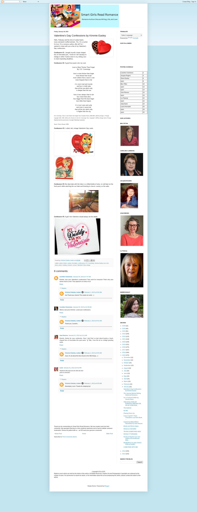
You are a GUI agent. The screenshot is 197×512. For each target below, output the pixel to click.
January (126, 387)
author (61, 263)
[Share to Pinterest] (94, 260)
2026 (124, 326)
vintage (88, 265)
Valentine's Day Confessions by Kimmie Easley (132, 390)
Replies (64, 288)
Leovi (61, 368)
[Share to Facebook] (92, 260)
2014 (124, 451)
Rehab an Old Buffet (130, 429)
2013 (124, 454)
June (125, 373)
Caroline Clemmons (66, 277)
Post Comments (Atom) (69, 437)
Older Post (109, 433)
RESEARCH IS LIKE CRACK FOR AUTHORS (132, 443)
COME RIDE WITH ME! (131, 447)
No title (126, 410)
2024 (124, 331)
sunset (75, 265)
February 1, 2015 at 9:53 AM (93, 383)
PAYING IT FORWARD (130, 434)
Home (84, 433)
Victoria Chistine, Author (73, 292)
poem (60, 265)
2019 (124, 344)
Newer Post (58, 433)
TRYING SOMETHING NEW (132, 431)
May (125, 376)
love (105, 263)
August (126, 368)
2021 (124, 339)
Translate (135, 38)
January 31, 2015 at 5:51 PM (72, 368)
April (125, 379)
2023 (124, 334)
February (127, 384)
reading (64, 265)
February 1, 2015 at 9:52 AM (93, 353)
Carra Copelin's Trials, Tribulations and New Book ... (133, 417)
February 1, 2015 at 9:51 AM (93, 321)
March (126, 381)
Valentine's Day (81, 265)
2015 (124, 355)
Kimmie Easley (99, 263)
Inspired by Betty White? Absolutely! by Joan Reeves (133, 422)
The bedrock (127, 408)
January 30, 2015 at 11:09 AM (82, 307)
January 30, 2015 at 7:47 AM (82, 277)
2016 (124, 352)
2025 (124, 328)
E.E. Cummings (90, 263)
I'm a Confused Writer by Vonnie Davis (131, 398)
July (125, 371)
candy (69, 263)
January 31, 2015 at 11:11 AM (78, 335)
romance (69, 265)
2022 (124, 336)
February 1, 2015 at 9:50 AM (93, 292)
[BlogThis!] (87, 260)
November (127, 360)
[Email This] (85, 260)
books (65, 263)
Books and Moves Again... (132, 426)
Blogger (106, 486)
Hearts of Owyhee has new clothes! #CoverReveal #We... (132, 438)
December (127, 357)
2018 (124, 347)
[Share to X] (89, 260)
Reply (61, 284)
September (127, 365)
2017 (124, 350)
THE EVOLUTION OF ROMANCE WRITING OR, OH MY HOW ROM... (132, 403)
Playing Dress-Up (129, 413)
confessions (81, 263)
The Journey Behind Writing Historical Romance (132, 394)
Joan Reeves (64, 335)
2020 (124, 342)
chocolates (74, 263)
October (126, 363)
